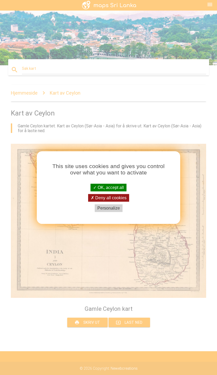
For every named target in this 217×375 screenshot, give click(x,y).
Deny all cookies (110, 198)
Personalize (108, 208)
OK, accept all (110, 187)
